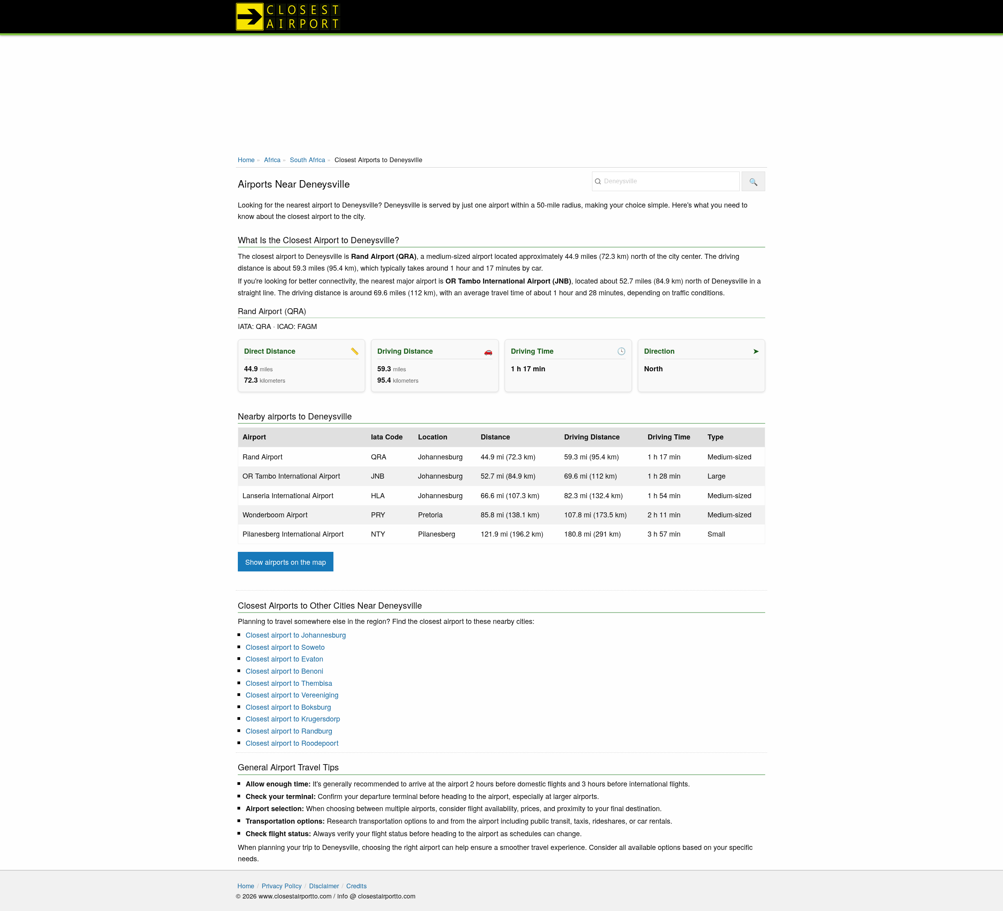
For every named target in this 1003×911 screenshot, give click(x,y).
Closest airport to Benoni (284, 670)
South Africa (307, 159)
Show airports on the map (285, 562)
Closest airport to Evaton (284, 658)
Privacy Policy (282, 885)
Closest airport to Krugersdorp (293, 718)
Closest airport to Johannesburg (296, 634)
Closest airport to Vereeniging (292, 694)
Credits (356, 885)
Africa (272, 159)
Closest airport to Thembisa (289, 683)
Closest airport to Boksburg (288, 706)
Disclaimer (324, 885)
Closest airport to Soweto (285, 647)
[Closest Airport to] (501, 16)
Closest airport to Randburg (289, 730)
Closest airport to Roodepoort (292, 742)
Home (246, 159)
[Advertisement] (501, 94)
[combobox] (666, 181)
